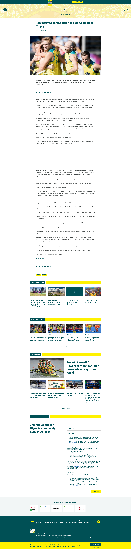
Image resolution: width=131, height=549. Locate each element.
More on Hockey (65, 346)
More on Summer (65, 312)
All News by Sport (65, 408)
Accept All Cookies (95, 544)
